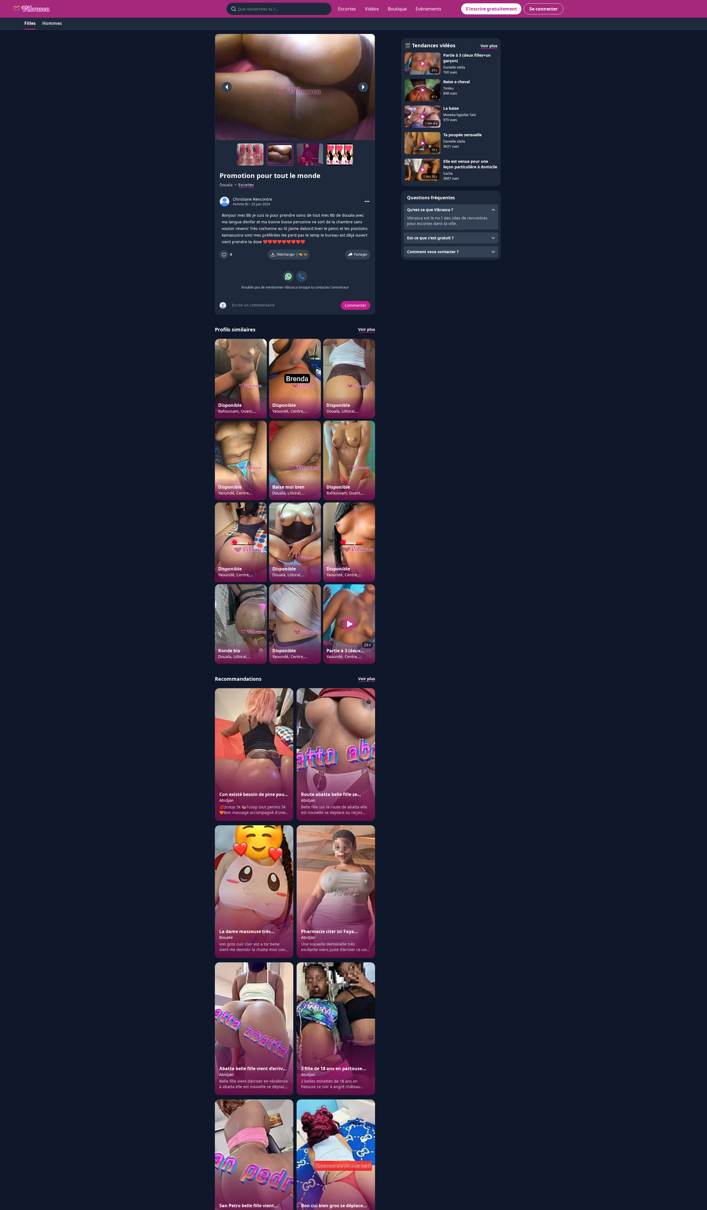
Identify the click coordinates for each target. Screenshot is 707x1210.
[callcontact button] (301, 276)
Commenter (355, 305)
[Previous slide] (227, 87)
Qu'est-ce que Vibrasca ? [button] (430, 209)
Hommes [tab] (52, 23)
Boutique (397, 9)
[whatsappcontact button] (288, 276)
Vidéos (372, 9)
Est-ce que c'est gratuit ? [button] (430, 237)
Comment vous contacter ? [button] (433, 251)
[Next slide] (363, 87)
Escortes (347, 9)
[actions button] (367, 201)
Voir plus (366, 329)
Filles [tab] (30, 23)
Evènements (428, 9)
